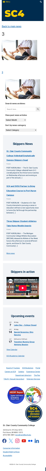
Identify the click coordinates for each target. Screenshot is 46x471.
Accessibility (7, 456)
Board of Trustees (13, 368)
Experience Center (33, 372)
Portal (38, 368)
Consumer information (11, 448)
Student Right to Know (11, 452)
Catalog (21, 372)
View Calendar (11, 349)
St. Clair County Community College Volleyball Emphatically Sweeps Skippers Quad (20, 155)
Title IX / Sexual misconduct (14, 379)
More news (10, 253)
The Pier (37, 375)
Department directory (23, 375)
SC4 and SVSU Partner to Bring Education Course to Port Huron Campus (21, 190)
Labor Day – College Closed (25, 325)
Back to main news (11, 26)
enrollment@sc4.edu (23, 435)
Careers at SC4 (10, 372)
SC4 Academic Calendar (15, 356)
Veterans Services (33, 379)
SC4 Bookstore (27, 368)
